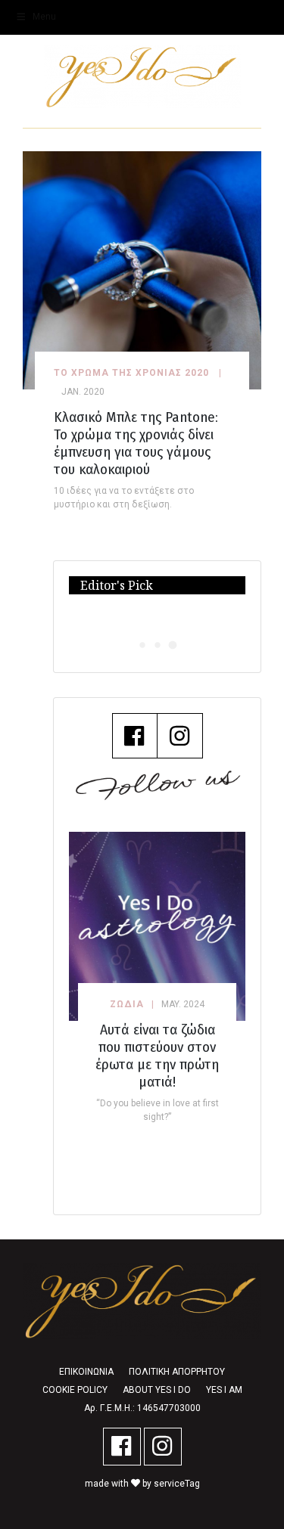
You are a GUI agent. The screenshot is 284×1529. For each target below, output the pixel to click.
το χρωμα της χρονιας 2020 (131, 373)
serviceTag (177, 1483)
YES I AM (224, 1390)
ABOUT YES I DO (157, 1390)
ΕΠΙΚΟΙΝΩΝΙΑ (86, 1371)
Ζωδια (127, 1004)
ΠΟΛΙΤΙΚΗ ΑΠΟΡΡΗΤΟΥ (177, 1371)
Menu (44, 16)
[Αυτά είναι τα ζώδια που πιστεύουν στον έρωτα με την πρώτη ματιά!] (157, 926)
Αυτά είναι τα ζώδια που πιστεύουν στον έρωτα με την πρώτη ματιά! (157, 1055)
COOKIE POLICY (75, 1390)
